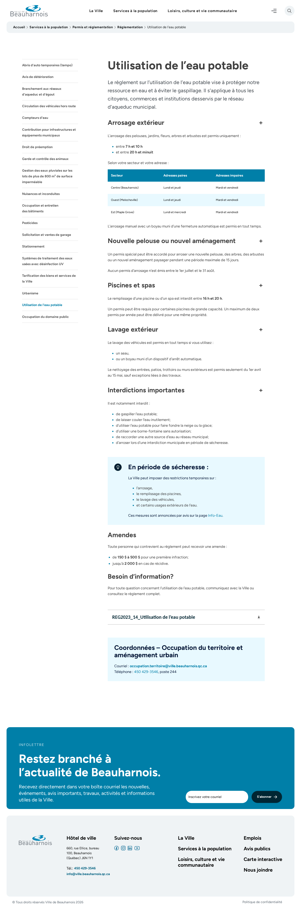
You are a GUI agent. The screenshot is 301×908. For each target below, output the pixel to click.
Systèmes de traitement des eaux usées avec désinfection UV (47, 261)
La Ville (96, 11)
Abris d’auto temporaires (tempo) (47, 65)
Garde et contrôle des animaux (45, 159)
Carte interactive (263, 859)
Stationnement (33, 246)
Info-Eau (215, 515)
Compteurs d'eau (35, 118)
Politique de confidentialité (262, 902)
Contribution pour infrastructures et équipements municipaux (49, 132)
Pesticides (29, 223)
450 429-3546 (146, 671)
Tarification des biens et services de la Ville (49, 278)
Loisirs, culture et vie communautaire (202, 11)
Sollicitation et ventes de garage (46, 235)
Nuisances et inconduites (41, 194)
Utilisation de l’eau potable (42, 305)
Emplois (252, 838)
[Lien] (116, 848)
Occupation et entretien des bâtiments (40, 208)
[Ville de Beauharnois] (35, 839)
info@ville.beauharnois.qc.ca (83, 874)
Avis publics (257, 849)
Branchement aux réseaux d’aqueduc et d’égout (41, 91)
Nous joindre (258, 870)
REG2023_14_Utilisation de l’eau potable (153, 617)
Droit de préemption (37, 147)
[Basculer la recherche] (289, 11)
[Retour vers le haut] (289, 895)
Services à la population (135, 11)
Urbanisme (30, 293)
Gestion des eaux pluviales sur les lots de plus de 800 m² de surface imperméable (47, 176)
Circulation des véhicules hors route (49, 106)
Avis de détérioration (37, 77)
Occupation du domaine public (45, 317)
